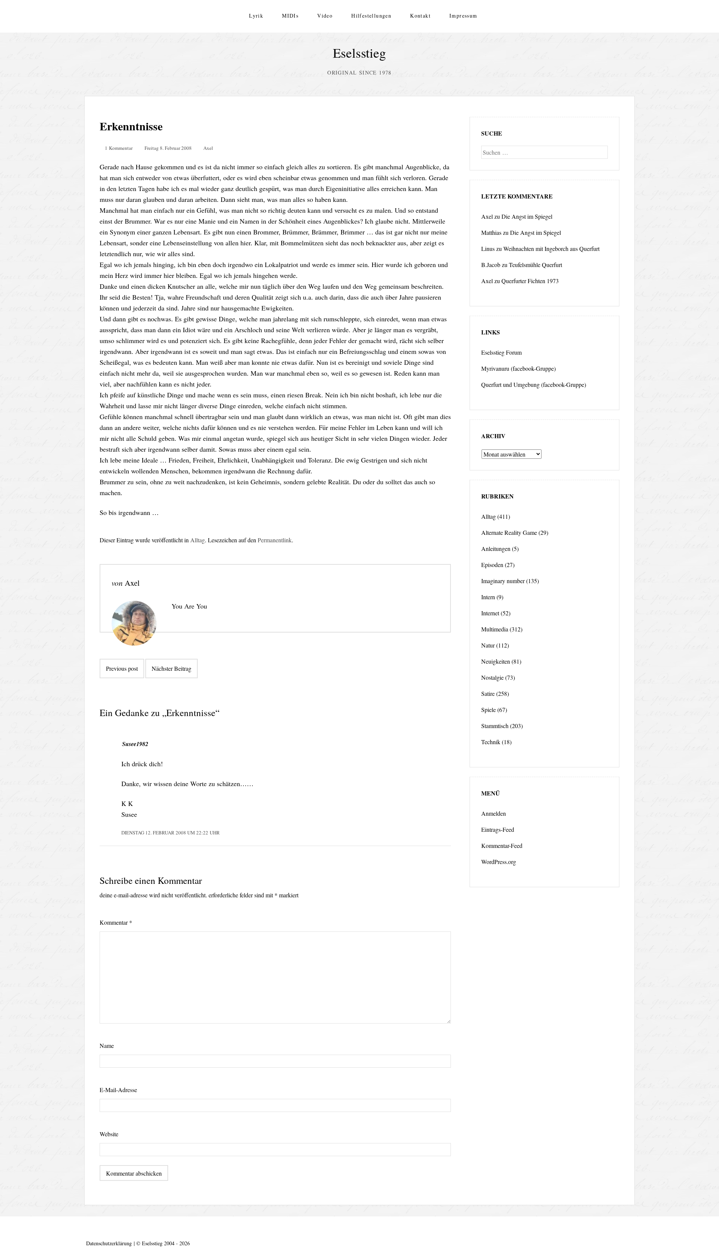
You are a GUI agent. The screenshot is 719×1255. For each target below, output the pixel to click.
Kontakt (420, 15)
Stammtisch (495, 726)
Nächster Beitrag (171, 668)
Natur (488, 645)
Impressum (463, 15)
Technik (490, 742)
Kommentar (116, 922)
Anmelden (493, 813)
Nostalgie (492, 677)
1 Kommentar (119, 148)
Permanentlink (275, 540)
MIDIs (290, 15)
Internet (490, 613)
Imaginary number (503, 581)
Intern (488, 597)
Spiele (488, 709)
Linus (488, 248)
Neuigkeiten (495, 661)
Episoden (492, 565)
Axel (208, 148)
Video (325, 15)
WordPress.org (498, 862)
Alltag (197, 540)
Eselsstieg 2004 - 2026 (166, 1243)
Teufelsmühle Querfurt (535, 265)
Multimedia (494, 629)
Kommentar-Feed (501, 845)
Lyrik (256, 15)
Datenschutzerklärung (109, 1243)
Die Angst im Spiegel (526, 216)
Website (109, 1134)
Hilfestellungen (371, 15)
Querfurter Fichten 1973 (530, 281)
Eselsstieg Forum (501, 352)
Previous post (122, 668)
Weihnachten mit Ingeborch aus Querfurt (551, 248)
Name (107, 1045)
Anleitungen (495, 548)
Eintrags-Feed (497, 829)
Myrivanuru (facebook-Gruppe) (518, 368)
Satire (488, 693)
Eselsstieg (359, 52)
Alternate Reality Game (509, 532)
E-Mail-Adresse (118, 1090)
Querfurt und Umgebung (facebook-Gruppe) (533, 384)
